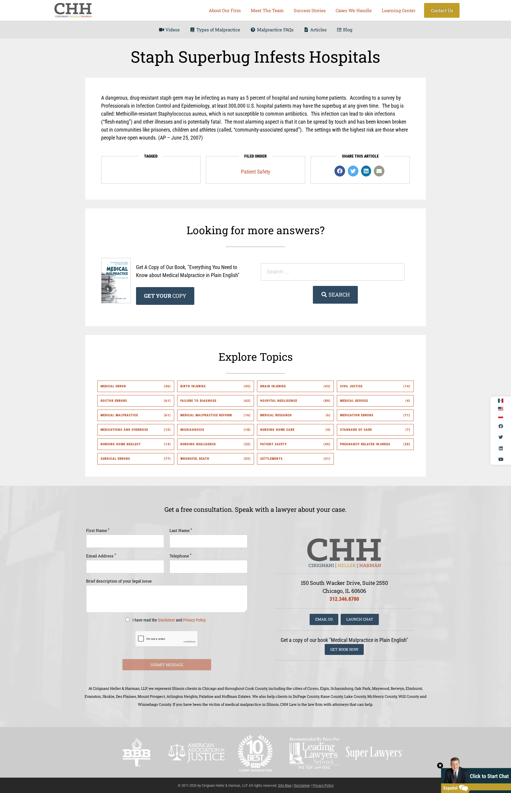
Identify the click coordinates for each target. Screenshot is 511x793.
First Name (97, 530)
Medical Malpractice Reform (206, 415)
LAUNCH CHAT (359, 619)
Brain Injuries (273, 386)
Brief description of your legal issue (119, 581)
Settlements (271, 459)
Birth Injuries (193, 386)
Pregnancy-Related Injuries (365, 444)
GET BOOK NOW (344, 649)
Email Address (101, 555)
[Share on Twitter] (353, 171)
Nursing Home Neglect (121, 444)
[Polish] (500, 416)
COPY (165, 295)
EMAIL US (324, 619)
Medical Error (113, 386)
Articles (317, 30)
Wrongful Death (194, 459)
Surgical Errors (115, 459)
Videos (172, 30)
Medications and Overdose (124, 430)
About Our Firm (225, 10)
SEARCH (338, 294)
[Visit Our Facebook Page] (500, 426)
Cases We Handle (354, 10)
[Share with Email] (379, 171)
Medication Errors (356, 415)
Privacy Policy (194, 620)
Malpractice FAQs (274, 30)
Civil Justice (351, 386)
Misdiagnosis (192, 430)
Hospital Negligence (278, 401)
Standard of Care (356, 430)
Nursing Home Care (277, 430)
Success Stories (310, 10)
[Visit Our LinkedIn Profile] (500, 448)
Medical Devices (354, 401)
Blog (347, 30)
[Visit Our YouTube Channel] (500, 459)
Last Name (180, 530)
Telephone (180, 555)
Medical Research (276, 415)
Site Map (284, 785)
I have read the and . (169, 620)
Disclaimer (166, 620)
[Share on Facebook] (339, 171)
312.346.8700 (344, 599)
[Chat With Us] (474, 774)
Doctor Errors (114, 401)
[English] (500, 409)
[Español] (500, 400)
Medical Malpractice (119, 415)
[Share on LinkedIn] (366, 171)
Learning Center (398, 10)
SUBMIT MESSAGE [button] (167, 664)
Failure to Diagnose (198, 401)
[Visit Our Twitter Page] (500, 437)
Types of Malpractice (217, 30)
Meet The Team (267, 10)
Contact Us (442, 10)
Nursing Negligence (198, 444)
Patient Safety (255, 172)
